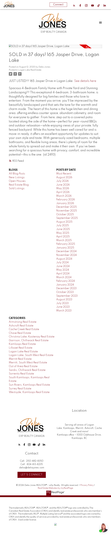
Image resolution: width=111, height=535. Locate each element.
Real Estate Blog (19, 185)
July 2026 (62, 181)
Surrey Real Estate (20, 388)
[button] (74, 5)
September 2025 (67, 218)
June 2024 (63, 266)
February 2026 (65, 199)
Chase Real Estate (20, 333)
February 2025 (65, 244)
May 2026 (62, 188)
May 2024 (62, 270)
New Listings (17, 177)
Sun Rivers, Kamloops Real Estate (29, 385)
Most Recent (63, 173)
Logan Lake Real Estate (29, 70)
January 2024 (65, 284)
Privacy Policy (87, 485)
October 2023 (65, 292)
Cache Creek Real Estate (24, 329)
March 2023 (64, 310)
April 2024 (63, 273)
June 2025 (63, 229)
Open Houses (17, 181)
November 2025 (66, 210)
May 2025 (62, 233)
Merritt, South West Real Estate (28, 362)
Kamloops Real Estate (22, 344)
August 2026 (64, 177)
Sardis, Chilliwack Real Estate (27, 370)
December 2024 (66, 251)
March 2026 (64, 196)
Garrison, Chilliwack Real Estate (29, 340)
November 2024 (66, 255)
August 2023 (64, 299)
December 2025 (66, 207)
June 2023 (63, 307)
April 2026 (63, 192)
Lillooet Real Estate (20, 348)
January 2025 (65, 247)
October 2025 (65, 214)
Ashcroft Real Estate (21, 325)
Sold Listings (16, 188)
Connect (58, 4)
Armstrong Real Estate (22, 322)
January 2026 (65, 203)
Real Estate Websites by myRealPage (55, 488)
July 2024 (62, 262)
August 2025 (64, 222)
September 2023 (67, 296)
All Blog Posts (17, 173)
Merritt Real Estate (20, 359)
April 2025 (63, 236)
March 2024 (64, 277)
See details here (85, 81)
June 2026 (63, 185)
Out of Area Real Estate (23, 366)
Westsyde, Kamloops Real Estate (29, 392)
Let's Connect (32, 475)
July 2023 (62, 303)
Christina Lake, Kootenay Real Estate (31, 336)
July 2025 (62, 225)
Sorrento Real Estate (21, 373)
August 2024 (64, 259)
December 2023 (66, 288)
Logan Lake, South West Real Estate (31, 355)
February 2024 (65, 281)
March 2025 (64, 240)
